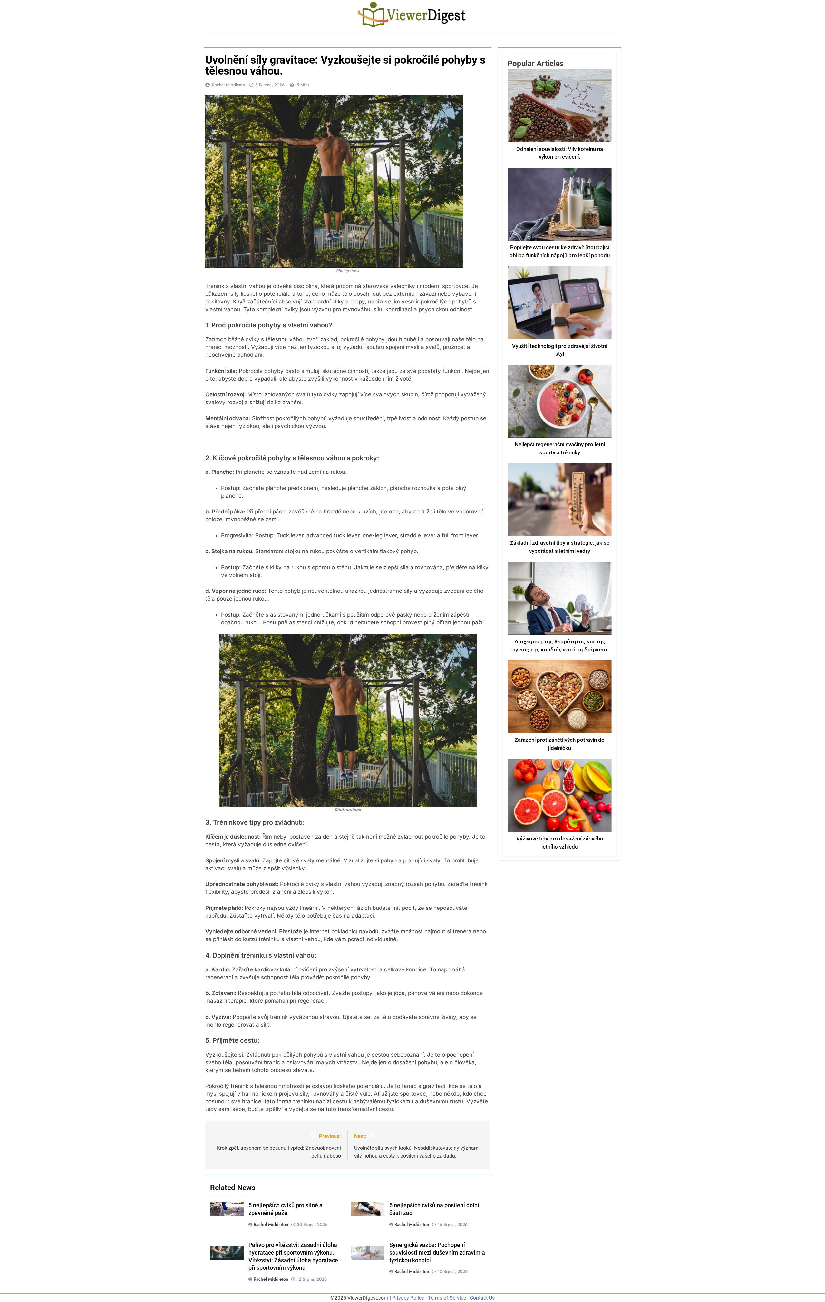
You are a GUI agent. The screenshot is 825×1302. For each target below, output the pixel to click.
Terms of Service (447, 1298)
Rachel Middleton (228, 85)
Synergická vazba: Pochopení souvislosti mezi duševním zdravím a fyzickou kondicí (437, 1253)
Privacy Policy (408, 1298)
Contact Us (482, 1298)
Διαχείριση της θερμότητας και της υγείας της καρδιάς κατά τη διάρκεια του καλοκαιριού (559, 650)
